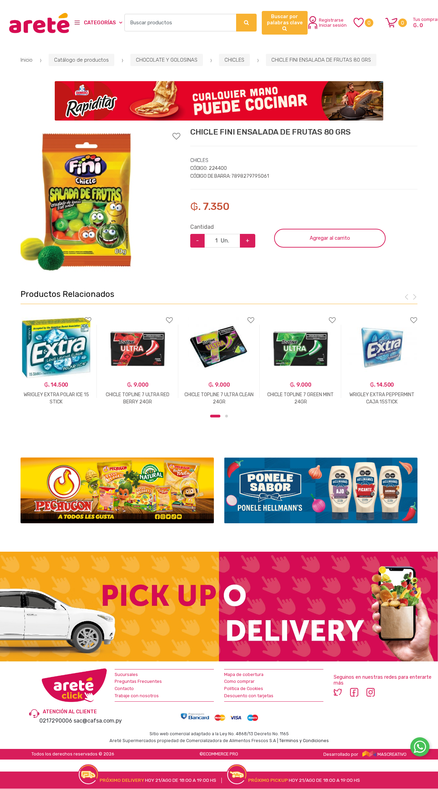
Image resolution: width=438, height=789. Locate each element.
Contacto (124, 688)
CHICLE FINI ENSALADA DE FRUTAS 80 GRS (321, 60)
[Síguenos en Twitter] (338, 692)
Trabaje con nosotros (137, 695)
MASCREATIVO (391, 754)
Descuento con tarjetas (248, 695)
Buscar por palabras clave (284, 20)
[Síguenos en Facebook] (354, 692)
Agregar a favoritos (100, 131)
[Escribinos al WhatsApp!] (419, 748)
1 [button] (215, 416)
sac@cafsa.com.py (98, 720)
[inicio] (33, 23)
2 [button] (226, 416)
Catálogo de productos (81, 60)
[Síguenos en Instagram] (370, 692)
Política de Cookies (243, 688)
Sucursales (126, 674)
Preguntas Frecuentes (138, 681)
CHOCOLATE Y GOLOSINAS (166, 60)
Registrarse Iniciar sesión (333, 22)
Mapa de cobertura (243, 674)
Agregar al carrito (330, 238)
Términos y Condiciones (304, 740)
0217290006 (55, 720)
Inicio (27, 60)
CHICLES (234, 60)
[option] (87, 201)
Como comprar (239, 681)
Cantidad (202, 227)
